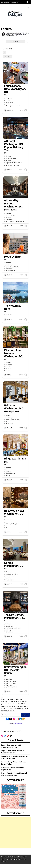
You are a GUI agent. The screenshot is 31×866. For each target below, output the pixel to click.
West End (8, 415)
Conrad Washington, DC (13, 564)
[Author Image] (25, 110)
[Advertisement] (15, 832)
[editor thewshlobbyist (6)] (15, 37)
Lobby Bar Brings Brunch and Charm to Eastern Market (10, 2)
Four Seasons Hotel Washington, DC (15, 89)
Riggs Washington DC (15, 460)
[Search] (28, 7)
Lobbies (9, 110)
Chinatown (8, 262)
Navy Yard (8, 156)
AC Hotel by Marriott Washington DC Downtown (13, 205)
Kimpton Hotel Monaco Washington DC (13, 353)
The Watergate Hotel (12, 307)
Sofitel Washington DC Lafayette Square (15, 670)
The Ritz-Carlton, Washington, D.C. (14, 616)
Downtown (8, 213)
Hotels (8, 169)
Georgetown (8, 98)
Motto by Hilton (13, 256)
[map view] (4, 52)
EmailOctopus (19, 723)
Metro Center (9, 679)
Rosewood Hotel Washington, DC (14, 512)
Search (17, 41)
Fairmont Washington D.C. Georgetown (14, 408)
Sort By (7, 57)
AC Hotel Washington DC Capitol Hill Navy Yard (14, 146)
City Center (8, 571)
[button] (5, 72)
